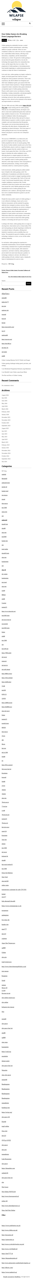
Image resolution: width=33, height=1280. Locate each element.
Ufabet (4, 952)
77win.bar (4, 806)
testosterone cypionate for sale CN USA (14, 889)
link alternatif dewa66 (8, 901)
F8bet (3, 1215)
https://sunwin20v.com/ (8, 327)
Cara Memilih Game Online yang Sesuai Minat (14, 372)
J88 (3, 740)
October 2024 (5, 456)
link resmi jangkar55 (7, 864)
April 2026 (5, 406)
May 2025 (4, 436)
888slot (4, 595)
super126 (4, 831)
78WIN (4, 790)
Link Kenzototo (6, 1159)
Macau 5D (4, 988)
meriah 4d (4, 487)
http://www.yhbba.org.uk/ (10, 1230)
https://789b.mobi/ (6, 653)
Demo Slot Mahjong (7, 873)
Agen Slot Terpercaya (8, 943)
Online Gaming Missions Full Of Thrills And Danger (16, 360)
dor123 (4, 934)
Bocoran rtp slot (6, 993)
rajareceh (4, 661)
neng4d (4, 1019)
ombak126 (5, 1173)
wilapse (16, 19)
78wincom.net (5, 814)
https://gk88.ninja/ (6, 682)
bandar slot (5, 924)
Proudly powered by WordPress (12, 1276)
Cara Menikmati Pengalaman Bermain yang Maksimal (16, 369)
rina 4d (4, 570)
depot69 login (5, 553)
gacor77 (4, 897)
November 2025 (6, 420)
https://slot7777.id (7, 1253)
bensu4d (4, 777)
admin (21, 40)
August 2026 (5, 395)
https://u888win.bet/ (7, 702)
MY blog (4, 40)
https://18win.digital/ (7, 678)
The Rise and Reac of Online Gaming (12, 375)
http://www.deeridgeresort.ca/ (11, 1206)
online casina (5, 885)
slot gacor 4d (6, 1117)
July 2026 (4, 398)
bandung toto (6, 1107)
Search (3, 280)
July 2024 (4, 461)
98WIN (4, 727)
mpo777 (4, 929)
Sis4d (3, 980)
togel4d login (5, 723)
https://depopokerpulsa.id (9, 1258)
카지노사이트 (6, 1140)
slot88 (3, 356)
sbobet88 (4, 298)
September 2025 (6, 425)
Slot (3, 1012)
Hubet (3, 632)
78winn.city (5, 823)
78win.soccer (5, 802)
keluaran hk (5, 856)
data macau (5, 503)
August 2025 (5, 428)
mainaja (4, 985)
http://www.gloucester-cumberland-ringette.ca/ (16, 1263)
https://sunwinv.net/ (7, 339)
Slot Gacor (5, 1187)
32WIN (4, 698)
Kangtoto (4, 976)
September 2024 (6, 459)
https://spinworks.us (8, 1239)
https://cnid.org (6, 1051)
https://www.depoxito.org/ (9, 611)
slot (3, 516)
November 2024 (6, 453)
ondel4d (4, 474)
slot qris (4, 957)
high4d (3, 894)
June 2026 (4, 400)
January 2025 (5, 447)
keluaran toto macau (8, 1007)
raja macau (4, 495)
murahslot (5, 1056)
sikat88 (4, 528)
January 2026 (5, 414)
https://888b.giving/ (7, 673)
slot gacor (4, 657)
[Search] (30, 23)
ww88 (3, 810)
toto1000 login (5, 615)
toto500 (4, 690)
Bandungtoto (6, 1084)
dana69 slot (5, 524)
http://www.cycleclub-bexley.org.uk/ (13, 1244)
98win (3, 744)
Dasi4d (4, 1121)
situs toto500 (5, 881)
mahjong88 (5, 335)
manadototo (5, 1103)
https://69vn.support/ (7, 765)
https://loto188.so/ (6, 343)
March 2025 (5, 442)
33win (3, 736)
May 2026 (4, 403)
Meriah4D (4, 478)
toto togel (4, 582)
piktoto (3, 844)
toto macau (5, 971)
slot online (5, 1002)
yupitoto (4, 938)
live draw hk (5, 920)
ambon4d (4, 520)
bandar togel (5, 491)
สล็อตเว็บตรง (5, 293)
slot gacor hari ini (6, 619)
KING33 (4, 694)
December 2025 (6, 417)
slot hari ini (5, 665)
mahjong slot (5, 310)
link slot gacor (5, 827)
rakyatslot (4, 352)
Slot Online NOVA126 (9, 1192)
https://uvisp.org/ (7, 1112)
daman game (5, 1061)
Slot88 (3, 756)
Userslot (4, 603)
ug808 (4, 948)
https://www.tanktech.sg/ (9, 1272)
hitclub (3, 323)
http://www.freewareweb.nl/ (10, 1196)
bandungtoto (5, 561)
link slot (4, 748)
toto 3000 (4, 640)
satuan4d (4, 1079)
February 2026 (6, 411)
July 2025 (4, 431)
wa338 (3, 990)
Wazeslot (4, 1070)
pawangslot (5, 624)
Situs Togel (5, 877)
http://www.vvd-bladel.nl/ (10, 1249)
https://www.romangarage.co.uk (11, 906)
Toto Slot (4, 839)
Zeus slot (4, 1131)
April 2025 (5, 439)
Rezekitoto (4, 773)
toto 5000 (4, 507)
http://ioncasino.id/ (7, 1235)
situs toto (4, 532)
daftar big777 (5, 302)
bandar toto (5, 541)
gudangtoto (5, 915)
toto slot (4, 306)
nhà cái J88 (5, 752)
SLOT (3, 331)
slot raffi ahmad (6, 669)
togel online (5, 549)
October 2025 (5, 423)
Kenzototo (4, 835)
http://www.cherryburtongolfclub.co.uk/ (14, 966)
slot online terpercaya (8, 997)
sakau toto (4, 512)
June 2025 (4, 434)
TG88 (3, 686)
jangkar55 (4, 607)
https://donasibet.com (8, 1168)
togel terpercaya (7, 962)
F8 (2, 761)
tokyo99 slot (5, 648)
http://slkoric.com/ (7, 1267)
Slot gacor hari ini (6, 769)
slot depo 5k (5, 347)
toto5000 (4, 536)
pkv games (4, 574)
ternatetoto (5, 910)
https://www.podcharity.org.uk (11, 1225)
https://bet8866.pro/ (7, 707)
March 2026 (5, 409)
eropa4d (4, 314)
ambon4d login (6, 482)
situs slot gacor (6, 711)
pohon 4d (4, 1201)
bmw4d (4, 318)
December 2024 (6, 450)
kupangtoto (5, 1047)
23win (3, 785)
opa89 (3, 590)
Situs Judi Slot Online (8, 1210)
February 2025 (6, 445)
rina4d (3, 499)
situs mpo (5, 1042)
